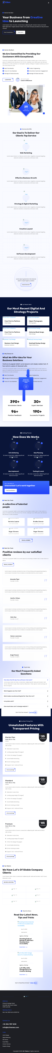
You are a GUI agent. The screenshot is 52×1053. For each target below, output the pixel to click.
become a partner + (9, 882)
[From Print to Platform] (14, 317)
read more (22, 947)
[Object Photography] (38, 317)
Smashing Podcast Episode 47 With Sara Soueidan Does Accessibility (26, 941)
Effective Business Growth (26, 178)
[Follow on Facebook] (4, 1016)
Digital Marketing (33, 345)
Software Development (26, 254)
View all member (26, 540)
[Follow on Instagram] (6, 1016)
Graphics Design (6, 1046)
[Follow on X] (9, 1016)
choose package (10, 769)
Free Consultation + (9, 32)
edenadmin (24, 932)
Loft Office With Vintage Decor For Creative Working (25, 969)
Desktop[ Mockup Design (37, 343)
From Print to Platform (12, 321)
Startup (26, 936)
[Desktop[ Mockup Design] (38, 339)
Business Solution (9, 345)
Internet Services (7, 1044)
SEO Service (5, 1039)
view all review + (8, 564)
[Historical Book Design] (38, 328)
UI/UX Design (8, 334)
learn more (20, 32)
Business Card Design (12, 343)
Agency (22, 936)
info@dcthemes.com (11, 1027)
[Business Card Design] (14, 339)
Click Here (33, 983)
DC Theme (26, 1051)
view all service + (26, 284)
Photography (32, 323)
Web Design (8, 323)
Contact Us (32, 712)
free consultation (10, 490)
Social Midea (5, 1041)
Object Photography (35, 321)
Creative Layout (26, 229)
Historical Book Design (36, 332)
